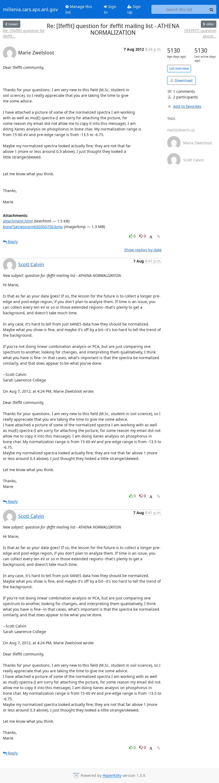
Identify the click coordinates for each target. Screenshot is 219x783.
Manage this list (78, 9)
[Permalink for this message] (159, 236)
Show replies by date (143, 249)
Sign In (110, 9)
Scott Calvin (31, 264)
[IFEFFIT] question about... (200, 33)
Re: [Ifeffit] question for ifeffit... (24, 33)
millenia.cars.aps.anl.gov (30, 9)
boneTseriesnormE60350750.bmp (33, 226)
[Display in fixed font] (150, 236)
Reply (12, 241)
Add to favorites (187, 106)
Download (183, 80)
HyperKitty (112, 775)
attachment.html (18, 221)
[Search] (211, 9)
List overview (179, 68)
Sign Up (134, 9)
